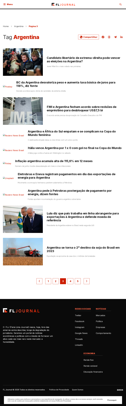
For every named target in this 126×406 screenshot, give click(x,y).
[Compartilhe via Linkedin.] (120, 37)
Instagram (79, 327)
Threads (79, 339)
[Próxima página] (87, 281)
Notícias (101, 309)
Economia (89, 353)
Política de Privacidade (59, 390)
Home (6, 26)
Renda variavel (90, 366)
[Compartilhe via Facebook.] (103, 37)
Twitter (78, 315)
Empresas (100, 327)
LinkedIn (79, 345)
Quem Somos (77, 390)
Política (99, 321)
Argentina (18, 26)
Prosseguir (112, 400)
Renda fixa (88, 360)
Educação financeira (93, 372)
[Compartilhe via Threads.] (109, 37)
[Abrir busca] (120, 4)
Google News (81, 333)
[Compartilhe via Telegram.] (115, 37)
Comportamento (103, 333)
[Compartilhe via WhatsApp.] (88, 37)
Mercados (100, 315)
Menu (10, 4)
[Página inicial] (21, 310)
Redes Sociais (83, 309)
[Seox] (120, 389)
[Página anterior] (39, 281)
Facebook (79, 321)
